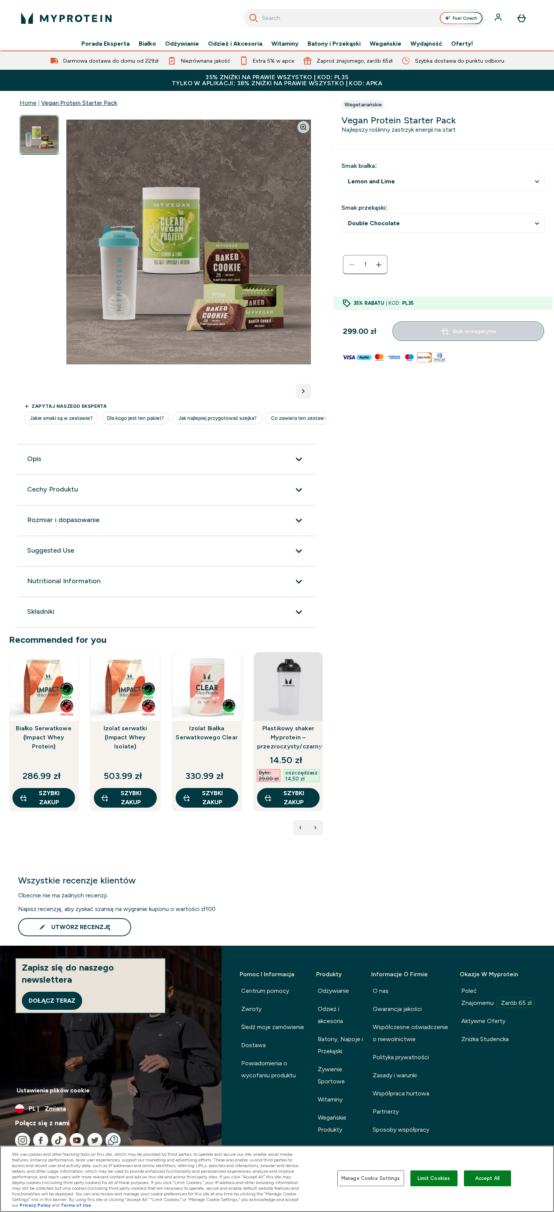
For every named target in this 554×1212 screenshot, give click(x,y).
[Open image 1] (39, 135)
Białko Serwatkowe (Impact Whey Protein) (43, 737)
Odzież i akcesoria (330, 1015)
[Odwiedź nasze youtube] (76, 1140)
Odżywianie (182, 44)
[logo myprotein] (66, 18)
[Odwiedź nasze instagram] (22, 1140)
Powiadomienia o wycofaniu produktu (268, 1069)
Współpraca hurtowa (401, 1093)
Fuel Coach (465, 18)
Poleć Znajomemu (496, 997)
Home (28, 103)
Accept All (487, 1178)
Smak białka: (359, 166)
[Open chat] (113, 1140)
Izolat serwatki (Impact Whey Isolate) (125, 737)
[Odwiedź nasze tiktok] (58, 1140)
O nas (381, 991)
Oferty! (462, 44)
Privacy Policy (35, 1205)
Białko (147, 44)
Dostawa (253, 1045)
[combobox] (364, 18)
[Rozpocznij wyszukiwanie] (253, 18)
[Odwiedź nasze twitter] (95, 1140)
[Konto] (499, 18)
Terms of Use (76, 1205)
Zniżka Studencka (485, 1039)
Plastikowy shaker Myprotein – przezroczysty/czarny (288, 737)
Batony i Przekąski (334, 44)
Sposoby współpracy (401, 1129)
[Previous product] (300, 827)
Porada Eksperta (105, 44)
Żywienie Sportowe (331, 1075)
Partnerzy (386, 1111)
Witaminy (284, 44)
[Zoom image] (303, 127)
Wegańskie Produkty (332, 1123)
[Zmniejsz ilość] (351, 265)
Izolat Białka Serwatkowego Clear (207, 732)
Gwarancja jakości (397, 1009)
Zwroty (251, 1009)
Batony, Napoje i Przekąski (340, 1045)
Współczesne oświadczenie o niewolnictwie (410, 1033)
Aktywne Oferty (483, 1021)
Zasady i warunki (395, 1075)
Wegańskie (385, 44)
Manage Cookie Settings (370, 1178)
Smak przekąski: (364, 207)
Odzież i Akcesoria (235, 44)
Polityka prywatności (401, 1057)
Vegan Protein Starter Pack (79, 103)
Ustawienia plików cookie (53, 1090)
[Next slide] (321, 748)
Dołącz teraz (52, 1000)
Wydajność (426, 44)
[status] (365, 265)
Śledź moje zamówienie (272, 1027)
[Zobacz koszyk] (521, 18)
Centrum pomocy (265, 991)
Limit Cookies (434, 1178)
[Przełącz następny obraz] (303, 391)
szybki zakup (49, 797)
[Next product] (315, 827)
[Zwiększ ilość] (378, 265)
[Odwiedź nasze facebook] (40, 1140)
